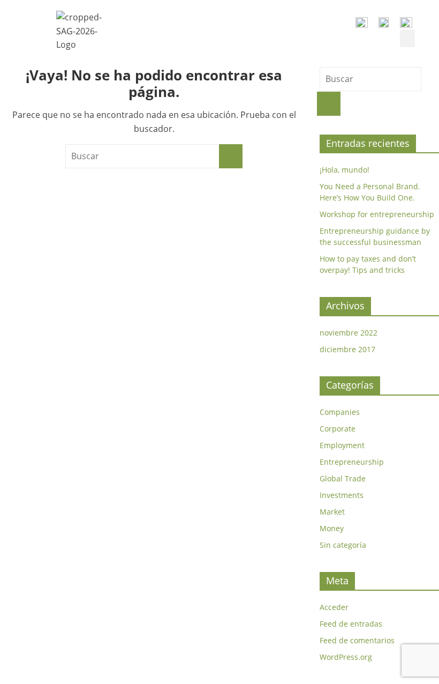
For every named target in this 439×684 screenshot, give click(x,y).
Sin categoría (343, 545)
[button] (407, 38)
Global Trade (343, 478)
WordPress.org (346, 657)
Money (332, 528)
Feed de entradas (351, 624)
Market (332, 512)
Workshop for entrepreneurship (377, 214)
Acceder (334, 607)
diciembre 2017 (347, 349)
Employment (342, 445)
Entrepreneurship (352, 462)
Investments (342, 495)
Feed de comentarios (357, 640)
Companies (340, 412)
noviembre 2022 (348, 333)
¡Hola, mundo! (344, 170)
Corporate (337, 428)
